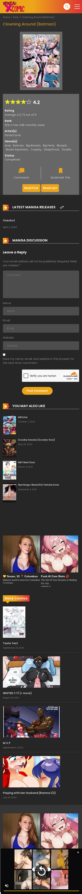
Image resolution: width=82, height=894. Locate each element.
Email (6, 320)
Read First (31, 188)
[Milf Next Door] (9, 470)
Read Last (50, 188)
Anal (15, 17)
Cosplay (36, 149)
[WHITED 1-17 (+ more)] (31, 672)
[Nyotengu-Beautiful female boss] (9, 493)
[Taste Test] (14, 622)
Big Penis (48, 145)
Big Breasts (33, 145)
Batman (18, 145)
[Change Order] (62, 207)
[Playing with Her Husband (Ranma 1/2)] (31, 772)
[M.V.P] (31, 722)
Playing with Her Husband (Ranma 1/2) (29, 793)
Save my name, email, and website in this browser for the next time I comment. (38, 361)
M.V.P (6, 743)
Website (8, 338)
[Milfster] (9, 425)
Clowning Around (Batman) (38, 17)
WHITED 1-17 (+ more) (17, 693)
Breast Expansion (17, 149)
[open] (77, 7)
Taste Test (10, 643)
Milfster (23, 417)
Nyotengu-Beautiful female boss (38, 484)
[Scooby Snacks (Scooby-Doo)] (9, 447)
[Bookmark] (60, 171)
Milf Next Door (26, 462)
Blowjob (62, 145)
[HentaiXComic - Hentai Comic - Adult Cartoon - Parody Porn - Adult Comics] (14, 6)
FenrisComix (13, 135)
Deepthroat (51, 149)
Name (7, 303)
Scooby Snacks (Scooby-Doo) (36, 439)
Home (6, 17)
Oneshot (9, 220)
